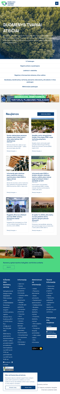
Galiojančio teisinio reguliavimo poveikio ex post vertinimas (51, 307)
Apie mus (21, 284)
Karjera (21, 286)
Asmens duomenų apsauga (20, 323)
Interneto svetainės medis (49, 390)
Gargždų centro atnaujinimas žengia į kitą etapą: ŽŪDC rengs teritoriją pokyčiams (42, 137)
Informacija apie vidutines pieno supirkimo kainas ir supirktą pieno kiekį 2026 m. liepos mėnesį (16, 176)
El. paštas (48, 326)
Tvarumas (21, 314)
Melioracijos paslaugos (30, 86)
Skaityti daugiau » (12, 151)
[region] (20, 381)
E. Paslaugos (30, 61)
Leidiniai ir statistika (30, 70)
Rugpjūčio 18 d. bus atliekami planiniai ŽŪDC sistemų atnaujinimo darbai (16, 216)
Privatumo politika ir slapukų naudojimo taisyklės (42, 387)
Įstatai (35, 288)
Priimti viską (28, 387)
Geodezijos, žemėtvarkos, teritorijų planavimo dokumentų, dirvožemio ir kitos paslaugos (30, 81)
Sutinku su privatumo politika (51, 332)
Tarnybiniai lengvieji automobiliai (36, 330)
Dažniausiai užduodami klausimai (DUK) (22, 330)
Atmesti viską (12, 387)
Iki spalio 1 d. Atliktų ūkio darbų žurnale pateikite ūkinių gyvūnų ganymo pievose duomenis (42, 217)
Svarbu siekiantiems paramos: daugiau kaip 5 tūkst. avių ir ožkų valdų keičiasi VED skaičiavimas (17, 138)
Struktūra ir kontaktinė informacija (22, 291)
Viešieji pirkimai (37, 305)
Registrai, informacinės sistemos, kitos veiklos (30, 75)
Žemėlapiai (22, 344)
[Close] (36, 374)
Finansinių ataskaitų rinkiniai (35, 319)
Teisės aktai (51, 286)
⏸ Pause (4, 99)
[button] (57, 98)
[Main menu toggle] (56, 3)
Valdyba (21, 302)
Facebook (7, 362)
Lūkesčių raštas (23, 295)
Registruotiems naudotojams (30, 66)
